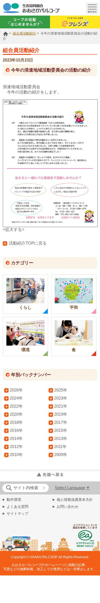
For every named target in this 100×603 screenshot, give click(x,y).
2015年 (60, 430)
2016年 (16, 430)
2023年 (60, 398)
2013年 (60, 438)
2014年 (16, 438)
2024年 (16, 398)
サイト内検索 (25, 488)
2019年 (60, 414)
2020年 (16, 414)
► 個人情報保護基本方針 (72, 500)
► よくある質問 (15, 506)
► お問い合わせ (65, 506)
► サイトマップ (15, 513)
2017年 (60, 422)
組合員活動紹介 (24, 33)
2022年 (16, 406)
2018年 (16, 422)
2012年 (16, 446)
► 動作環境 (11, 500)
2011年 (60, 446)
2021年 (60, 406)
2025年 (60, 390)
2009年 (60, 454)
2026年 (16, 390)
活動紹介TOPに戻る (28, 243)
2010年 (16, 454)
